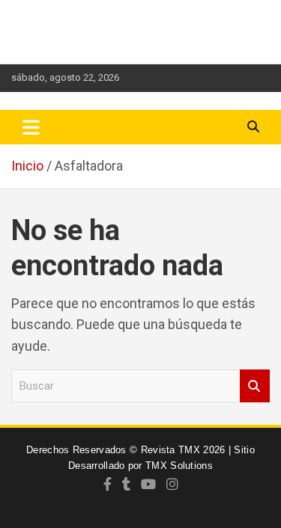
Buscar (255, 386)
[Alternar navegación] (31, 127)
